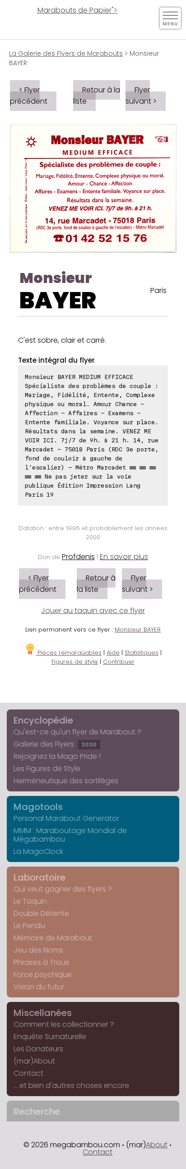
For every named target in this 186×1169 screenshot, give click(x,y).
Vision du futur (39, 987)
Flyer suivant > (141, 95)
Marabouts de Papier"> (77, 10)
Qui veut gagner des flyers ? (63, 889)
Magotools (38, 806)
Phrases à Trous (41, 962)
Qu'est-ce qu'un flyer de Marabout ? (77, 732)
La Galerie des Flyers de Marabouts (66, 53)
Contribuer (119, 661)
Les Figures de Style (47, 768)
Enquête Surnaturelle (50, 1036)
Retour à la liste (96, 95)
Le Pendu (29, 925)
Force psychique (43, 974)
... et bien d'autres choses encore (71, 1085)
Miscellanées (43, 1012)
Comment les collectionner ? (64, 1024)
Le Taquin (30, 901)
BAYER (57, 300)
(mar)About (34, 1061)
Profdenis (78, 556)
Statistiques (141, 652)
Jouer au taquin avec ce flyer (93, 610)
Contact (28, 1073)
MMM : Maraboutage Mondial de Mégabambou (70, 834)
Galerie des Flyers (55, 744)
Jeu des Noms (38, 950)
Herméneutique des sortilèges (66, 781)
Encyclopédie (43, 720)
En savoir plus (124, 556)
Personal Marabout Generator (66, 818)
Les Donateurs (38, 1049)
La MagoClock (38, 851)
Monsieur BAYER (138, 629)
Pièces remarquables (69, 652)
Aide (113, 652)
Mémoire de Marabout (53, 938)
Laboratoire (39, 877)
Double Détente (41, 913)
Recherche (37, 1111)
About (156, 1145)
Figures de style (74, 661)
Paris (158, 290)
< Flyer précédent (28, 95)
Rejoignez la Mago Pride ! (57, 756)
